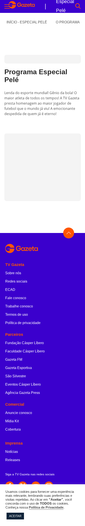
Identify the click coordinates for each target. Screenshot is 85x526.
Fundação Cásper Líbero (24, 343)
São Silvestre (15, 376)
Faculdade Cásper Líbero (25, 351)
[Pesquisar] (78, 6)
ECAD (10, 289)
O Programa (68, 22)
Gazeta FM (13, 359)
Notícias (11, 452)
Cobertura (13, 429)
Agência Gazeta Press (22, 393)
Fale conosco (15, 298)
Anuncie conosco (18, 413)
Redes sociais (16, 281)
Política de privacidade (23, 323)
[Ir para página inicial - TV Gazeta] (22, 6)
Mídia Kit (12, 421)
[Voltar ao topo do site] (68, 233)
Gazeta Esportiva (18, 368)
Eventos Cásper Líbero (23, 384)
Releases (12, 460)
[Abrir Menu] (7, 6)
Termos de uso (16, 314)
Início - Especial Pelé (27, 22)
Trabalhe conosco (19, 306)
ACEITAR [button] (15, 516)
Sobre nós (13, 273)
